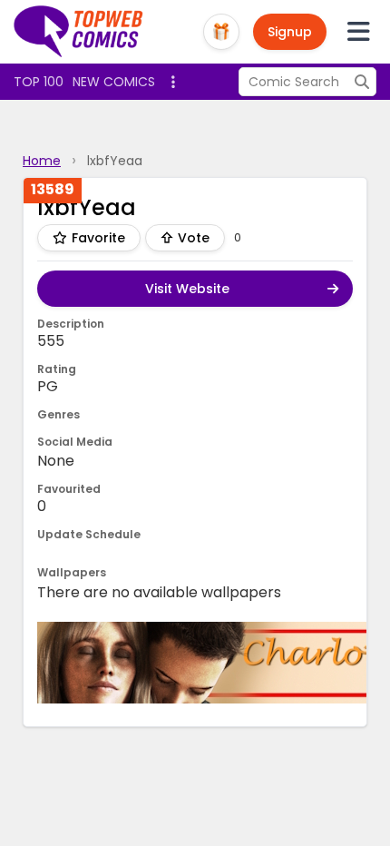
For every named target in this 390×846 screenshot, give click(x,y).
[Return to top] (79, 32)
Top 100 (38, 82)
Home (42, 161)
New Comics (114, 82)
